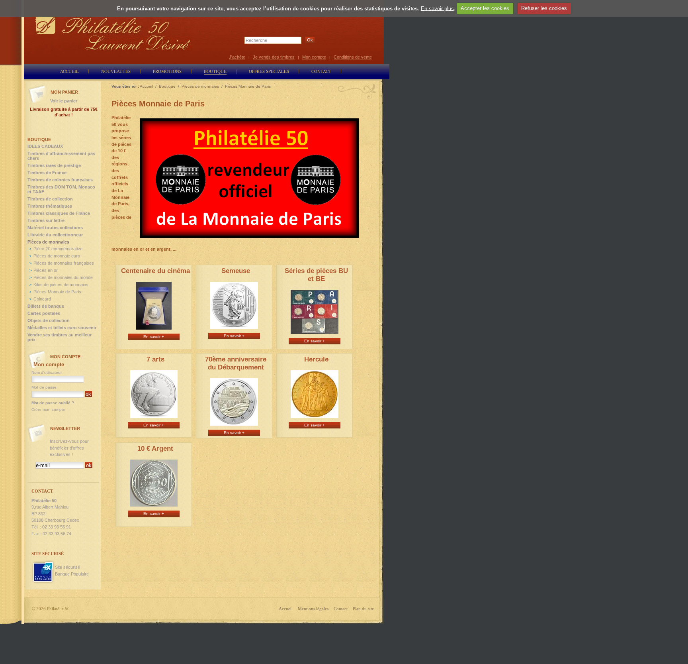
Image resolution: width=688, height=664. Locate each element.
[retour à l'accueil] (113, 33)
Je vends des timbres (274, 57)
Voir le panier (63, 100)
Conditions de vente (353, 57)
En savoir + (153, 336)
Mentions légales (313, 608)
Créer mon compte (48, 409)
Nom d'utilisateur (46, 372)
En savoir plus (437, 8)
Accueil (286, 608)
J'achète (237, 57)
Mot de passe (44, 387)
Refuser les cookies (544, 8)
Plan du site (363, 608)
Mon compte (314, 57)
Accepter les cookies (485, 8)
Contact (341, 608)
